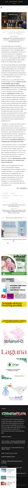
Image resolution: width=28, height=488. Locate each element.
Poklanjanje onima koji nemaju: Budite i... (11, 483)
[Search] (26, 7)
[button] (2, 232)
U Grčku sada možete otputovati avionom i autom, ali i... (14, 240)
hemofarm (13, 193)
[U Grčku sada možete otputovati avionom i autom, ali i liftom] (14, 229)
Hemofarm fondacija (6, 195)
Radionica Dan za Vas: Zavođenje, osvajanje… (11, 470)
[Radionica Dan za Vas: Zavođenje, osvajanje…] (3, 470)
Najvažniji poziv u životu (8, 70)
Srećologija (12, 31)
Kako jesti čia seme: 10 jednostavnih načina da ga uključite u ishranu (12, 448)
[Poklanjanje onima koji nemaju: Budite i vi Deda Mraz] (3, 483)
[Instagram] (14, 3)
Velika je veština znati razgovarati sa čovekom (11, 462)
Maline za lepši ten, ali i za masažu (9, 453)
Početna (5, 31)
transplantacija (5, 197)
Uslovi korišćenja (13, 1)
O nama (6, 1)
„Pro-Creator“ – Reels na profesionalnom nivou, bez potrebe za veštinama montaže (13, 442)
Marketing (20, 1)
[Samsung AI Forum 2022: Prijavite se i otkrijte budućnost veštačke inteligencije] (3, 477)
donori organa (5, 193)
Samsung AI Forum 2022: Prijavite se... (11, 477)
